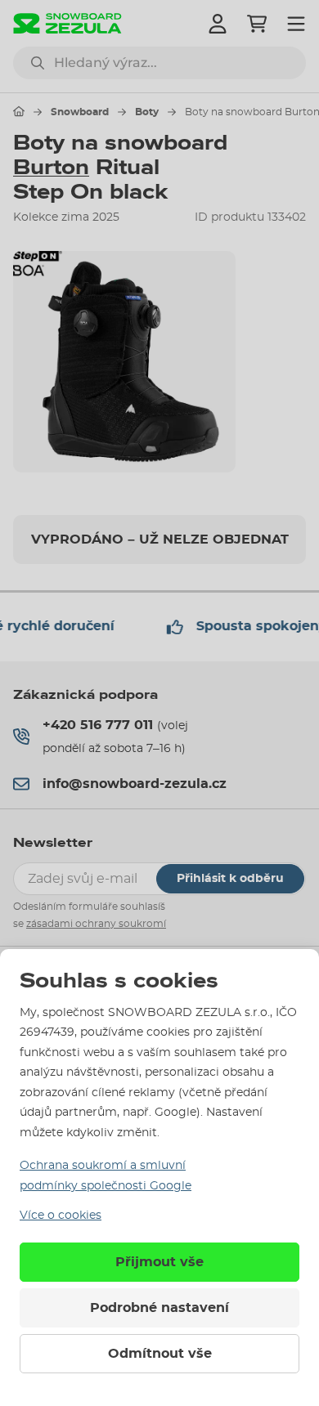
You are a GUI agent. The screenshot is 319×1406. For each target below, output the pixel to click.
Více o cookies (60, 1215)
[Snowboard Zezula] (67, 23)
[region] (159, 362)
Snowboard (80, 112)
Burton (51, 167)
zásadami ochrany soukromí (96, 924)
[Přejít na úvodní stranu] (19, 111)
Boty (147, 112)
